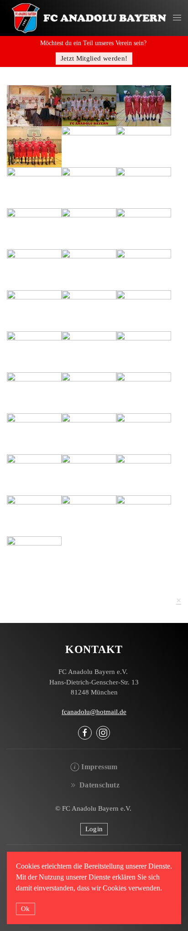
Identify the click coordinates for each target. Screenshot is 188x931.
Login (94, 829)
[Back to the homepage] (90, 18)
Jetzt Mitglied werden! (94, 58)
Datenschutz (99, 785)
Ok (25, 908)
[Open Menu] (177, 18)
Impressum (99, 767)
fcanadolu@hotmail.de (94, 711)
